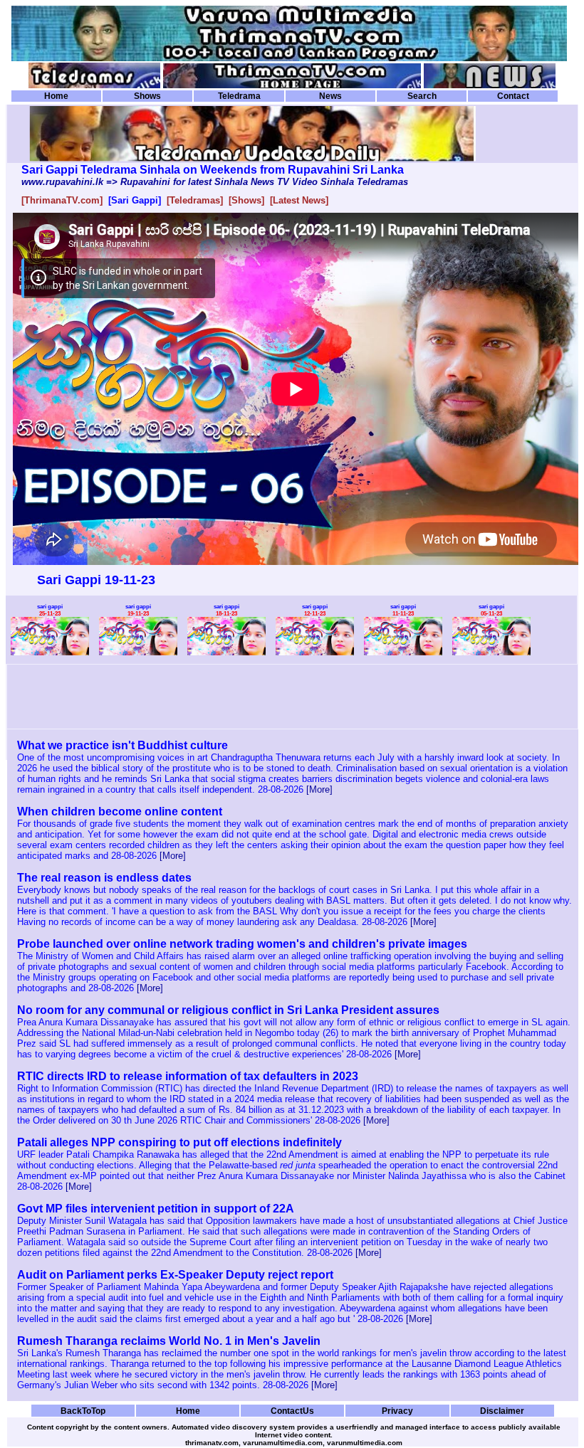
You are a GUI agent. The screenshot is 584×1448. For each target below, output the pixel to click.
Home (56, 96)
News (330, 96)
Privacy (397, 1410)
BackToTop (83, 1410)
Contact (513, 96)
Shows (147, 96)
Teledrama (239, 96)
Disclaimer (502, 1410)
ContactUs (292, 1410)
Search (422, 96)
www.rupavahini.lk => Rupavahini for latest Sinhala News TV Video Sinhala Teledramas (214, 181)
